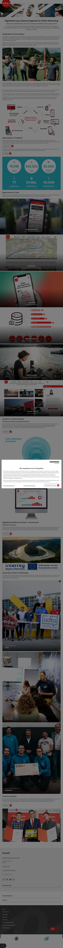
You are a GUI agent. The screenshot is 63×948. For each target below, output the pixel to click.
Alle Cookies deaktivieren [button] (9, 485)
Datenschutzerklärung (54, 461)
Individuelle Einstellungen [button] (29, 485)
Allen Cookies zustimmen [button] (51, 485)
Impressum (56, 463)
